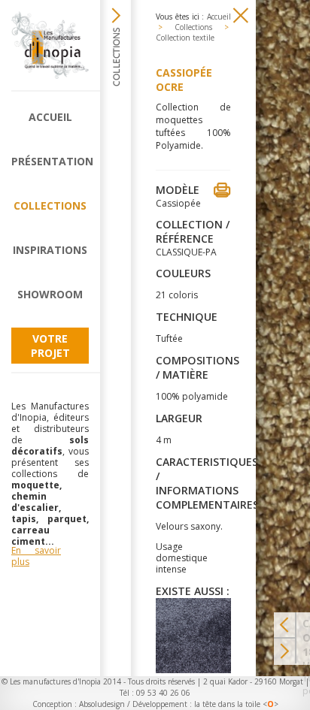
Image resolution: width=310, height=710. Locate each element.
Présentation (50, 161)
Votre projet (50, 345)
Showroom (50, 294)
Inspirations (50, 250)
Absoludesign (102, 704)
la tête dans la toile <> (236, 704)
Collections (50, 205)
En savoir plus (36, 556)
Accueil (50, 117)
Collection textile (185, 37)
